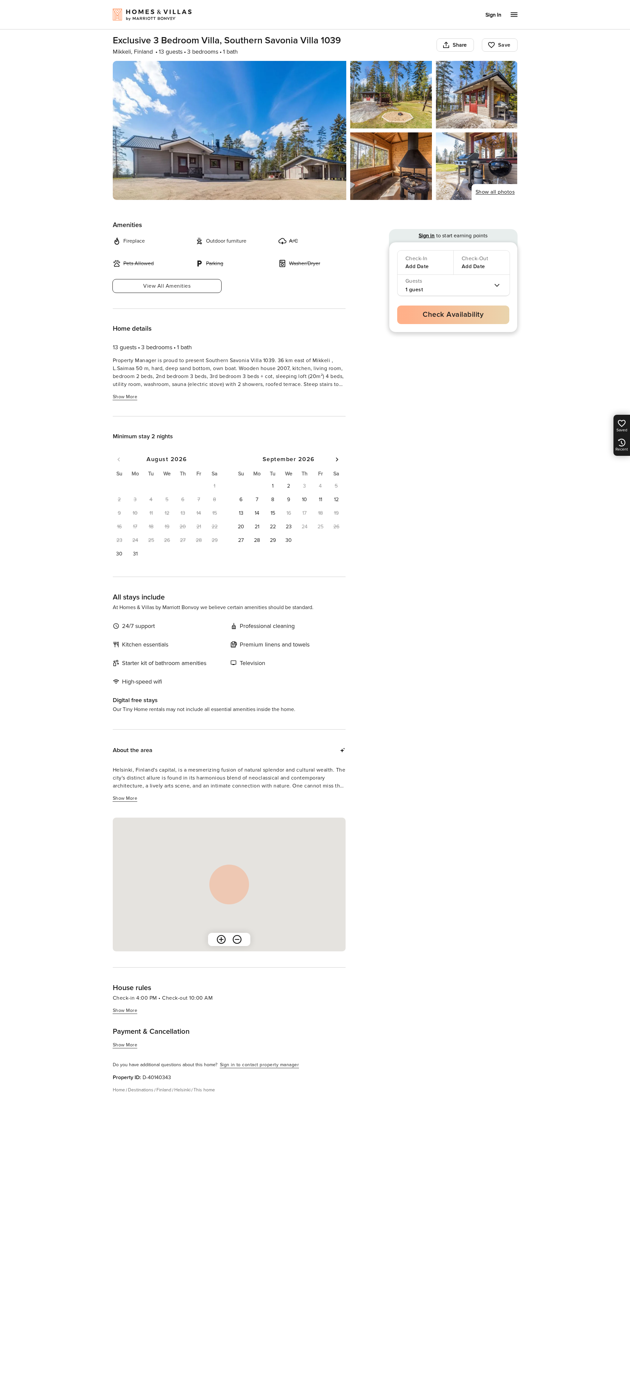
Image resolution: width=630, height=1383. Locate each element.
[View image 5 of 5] (477, 166)
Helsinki (182, 1090)
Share (460, 45)
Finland (163, 1090)
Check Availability (453, 314)
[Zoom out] (237, 939)
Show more (125, 397)
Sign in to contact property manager (259, 1065)
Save (504, 45)
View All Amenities (166, 286)
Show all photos (495, 192)
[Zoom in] (221, 939)
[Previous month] (119, 459)
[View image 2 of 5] (391, 94)
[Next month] (337, 459)
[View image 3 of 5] (477, 94)
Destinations (140, 1090)
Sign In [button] (493, 15)
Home (119, 1090)
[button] (119, 553)
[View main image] (230, 130)
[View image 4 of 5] (391, 166)
